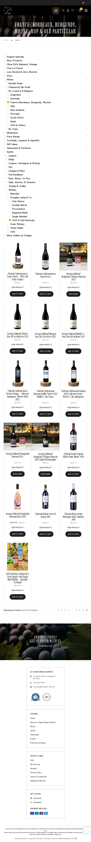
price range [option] (13, 136)
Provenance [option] (18, 208)
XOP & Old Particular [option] (23, 220)
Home (6, 40)
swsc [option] (9, 75)
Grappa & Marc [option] (17, 170)
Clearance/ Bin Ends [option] (19, 87)
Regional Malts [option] (20, 212)
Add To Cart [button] (17, 294)
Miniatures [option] (12, 132)
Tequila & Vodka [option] (17, 186)
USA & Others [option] (17, 125)
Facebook (37, 798)
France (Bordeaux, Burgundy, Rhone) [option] (30, 102)
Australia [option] (15, 98)
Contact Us (45, 646)
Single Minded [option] (19, 216)
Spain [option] (13, 121)
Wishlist (33, 768)
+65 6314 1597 (39, 683)
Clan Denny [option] (18, 201)
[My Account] (68, 10)
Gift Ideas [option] (12, 144)
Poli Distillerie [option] (16, 174)
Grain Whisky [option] (17, 224)
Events (33, 739)
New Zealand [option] (17, 110)
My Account (35, 764)
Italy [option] (12, 106)
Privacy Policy (36, 773)
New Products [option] (14, 60)
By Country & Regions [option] (21, 91)
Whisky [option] (12, 189)
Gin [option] (10, 167)
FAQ (32, 760)
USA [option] (12, 231)
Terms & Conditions (38, 777)
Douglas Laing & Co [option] (21, 197)
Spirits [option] (10, 151)
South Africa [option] (17, 117)
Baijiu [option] (11, 159)
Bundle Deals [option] (16, 83)
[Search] (63, 10)
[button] (45, 79)
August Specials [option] (15, 56)
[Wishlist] (72, 10)
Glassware (34, 735)
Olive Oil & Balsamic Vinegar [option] (22, 64)
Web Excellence (63, 838)
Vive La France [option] (15, 68)
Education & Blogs (38, 743)
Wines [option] (10, 79)
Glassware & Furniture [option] (19, 148)
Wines (32, 726)
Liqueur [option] (12, 155)
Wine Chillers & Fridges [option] (19, 235)
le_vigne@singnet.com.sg (44, 687)
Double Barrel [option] (19, 205)
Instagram (37, 802)
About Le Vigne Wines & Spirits (43, 722)
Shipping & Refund (38, 781)
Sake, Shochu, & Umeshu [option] (22, 182)
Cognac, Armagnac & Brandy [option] (24, 163)
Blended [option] (14, 193)
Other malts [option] (16, 227)
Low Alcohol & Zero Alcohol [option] (22, 71)
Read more (73, 294)
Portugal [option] (14, 113)
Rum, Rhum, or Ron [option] (19, 178)
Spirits (33, 731)
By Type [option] (13, 129)
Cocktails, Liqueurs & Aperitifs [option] (23, 140)
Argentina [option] (15, 94)
